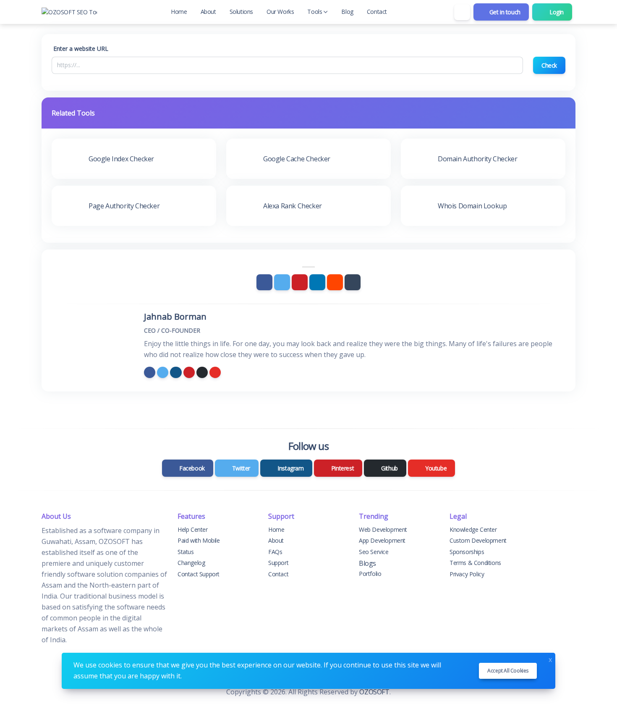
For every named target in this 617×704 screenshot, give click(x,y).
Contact (377, 12)
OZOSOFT (374, 691)
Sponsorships (467, 552)
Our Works (280, 12)
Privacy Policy (467, 574)
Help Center (193, 529)
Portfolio (370, 574)
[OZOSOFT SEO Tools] (69, 11)
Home (179, 12)
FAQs (275, 552)
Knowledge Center (473, 529)
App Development (382, 540)
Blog (347, 12)
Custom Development (478, 540)
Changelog (191, 563)
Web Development (383, 529)
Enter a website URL (80, 49)
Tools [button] (314, 12)
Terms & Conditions (475, 563)
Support (278, 563)
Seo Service (374, 552)
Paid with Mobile (199, 540)
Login (556, 12)
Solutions (241, 12)
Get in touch (504, 12)
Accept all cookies (507, 670)
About (208, 12)
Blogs (367, 563)
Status (186, 552)
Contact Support (199, 574)
